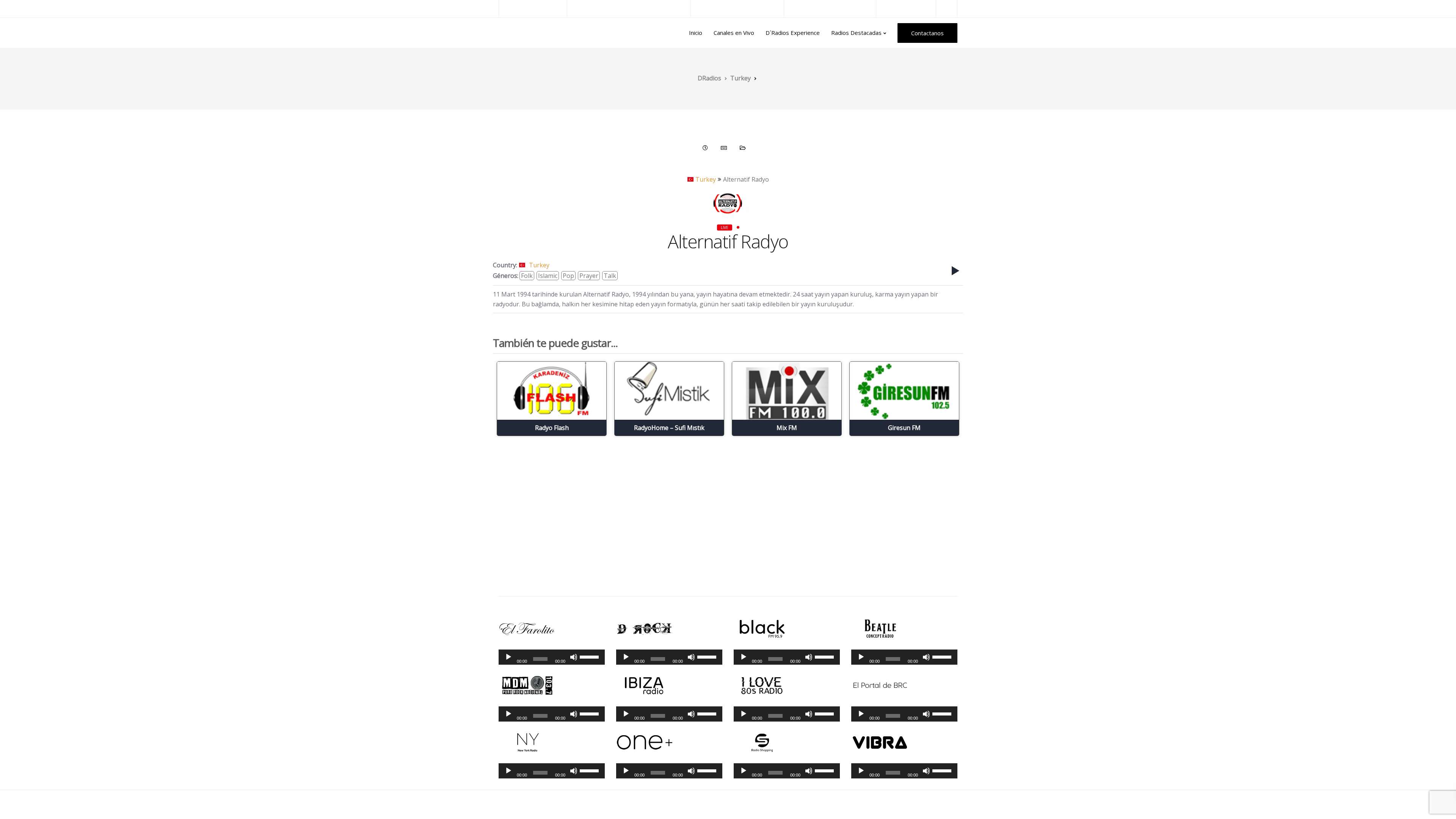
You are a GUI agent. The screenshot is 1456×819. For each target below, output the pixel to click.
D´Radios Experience (793, 32)
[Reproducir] (508, 657)
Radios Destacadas (856, 32)
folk (527, 275)
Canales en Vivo (734, 32)
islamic (547, 275)
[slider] (590, 656)
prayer (588, 275)
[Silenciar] (573, 657)
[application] (552, 657)
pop (568, 275)
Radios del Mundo (906, 8)
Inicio (695, 32)
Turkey (705, 179)
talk (610, 275)
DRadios (515, 33)
